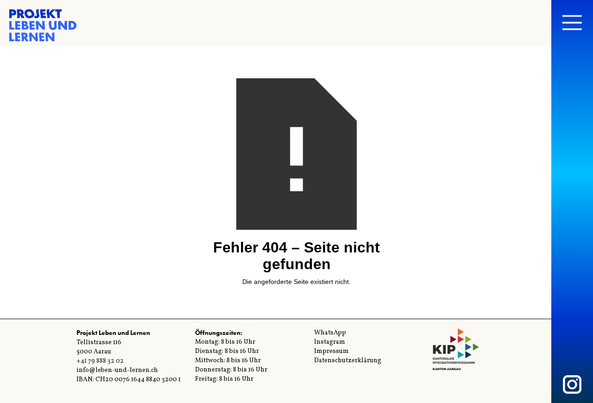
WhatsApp (330, 332)
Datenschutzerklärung (347, 360)
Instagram (329, 342)
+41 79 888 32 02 (100, 361)
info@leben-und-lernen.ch (117, 370)
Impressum (331, 351)
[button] (572, 23)
